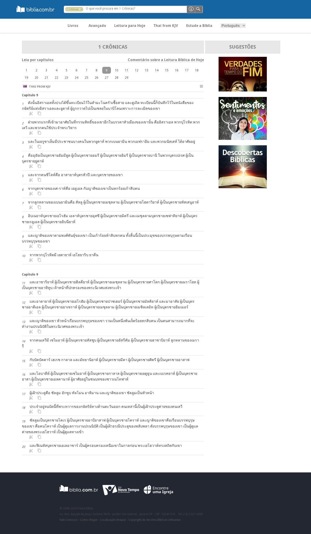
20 (36, 77)
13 (146, 70)
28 (116, 77)
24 (76, 77)
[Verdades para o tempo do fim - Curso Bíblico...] (243, 90)
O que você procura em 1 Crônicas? (110, 8)
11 (126, 70)
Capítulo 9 (30, 95)
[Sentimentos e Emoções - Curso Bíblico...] (243, 138)
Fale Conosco (68, 519)
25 (86, 77)
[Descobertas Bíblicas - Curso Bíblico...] (243, 187)
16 (176, 70)
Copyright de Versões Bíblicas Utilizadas (154, 519)
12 (136, 70)
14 (156, 70)
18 (197, 70)
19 (26, 77)
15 (166, 70)
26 (96, 77)
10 (116, 70)
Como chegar (89, 519)
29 (126, 77)
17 (187, 70)
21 (46, 77)
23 (66, 77)
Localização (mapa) (113, 519)
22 (56, 77)
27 (106, 77)
